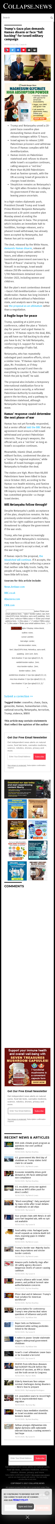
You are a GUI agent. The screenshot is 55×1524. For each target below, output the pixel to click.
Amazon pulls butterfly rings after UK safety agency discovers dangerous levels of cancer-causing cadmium (32, 1266)
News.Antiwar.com (14, 586)
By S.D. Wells (31, 1376)
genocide (9, 706)
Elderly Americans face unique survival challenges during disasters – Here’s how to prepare (32, 1384)
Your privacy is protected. (16, 765)
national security (13, 709)
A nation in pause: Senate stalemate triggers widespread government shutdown (32, 1340)
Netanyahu (30, 709)
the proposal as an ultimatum (25, 305)
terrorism (43, 709)
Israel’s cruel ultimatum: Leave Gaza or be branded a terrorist (33, 1353)
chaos (37, 702)
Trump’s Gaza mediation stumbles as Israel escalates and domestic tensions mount (31, 1413)
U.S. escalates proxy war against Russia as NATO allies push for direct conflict (30, 1189)
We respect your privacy (40, 1475)
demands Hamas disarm (18, 248)
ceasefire (27, 702)
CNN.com (9, 605)
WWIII (27, 713)
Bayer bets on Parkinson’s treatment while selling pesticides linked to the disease (31, 1326)
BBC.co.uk (9, 593)
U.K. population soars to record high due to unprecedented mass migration (32, 1399)
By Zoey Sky (30, 1405)
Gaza (44, 702)
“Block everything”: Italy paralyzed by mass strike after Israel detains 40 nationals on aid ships (32, 1204)
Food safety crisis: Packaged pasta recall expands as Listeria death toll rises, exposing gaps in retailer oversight (32, 1234)
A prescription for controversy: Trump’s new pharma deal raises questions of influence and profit (31, 1312)
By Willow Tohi (31, 1318)
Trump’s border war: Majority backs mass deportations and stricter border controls (32, 1250)
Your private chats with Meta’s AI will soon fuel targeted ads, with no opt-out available (33, 1219)
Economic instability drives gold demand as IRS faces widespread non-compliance (31, 1175)
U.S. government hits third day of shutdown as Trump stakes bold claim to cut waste (31, 1160)
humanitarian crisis (36, 706)
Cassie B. (23, 44)
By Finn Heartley (32, 1152)
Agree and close (25, 1506)
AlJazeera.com (12, 599)
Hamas (20, 706)
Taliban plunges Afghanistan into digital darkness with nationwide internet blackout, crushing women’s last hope (33, 1429)
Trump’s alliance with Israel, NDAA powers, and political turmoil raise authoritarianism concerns (32, 1282)
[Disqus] (27, 928)
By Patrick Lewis (32, 1167)
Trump (8, 713)
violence (17, 713)
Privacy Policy (20, 1500)
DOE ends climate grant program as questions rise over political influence (32, 1146)
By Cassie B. (30, 1210)
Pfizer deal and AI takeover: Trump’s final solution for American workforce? (33, 1297)
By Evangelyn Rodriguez (35, 1390)
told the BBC (33, 427)
